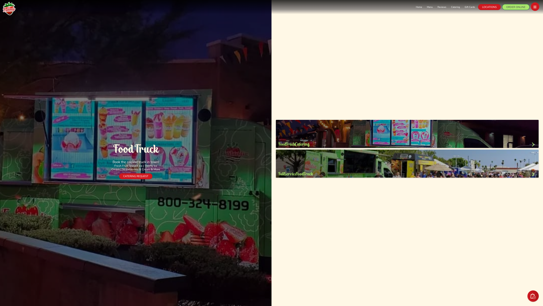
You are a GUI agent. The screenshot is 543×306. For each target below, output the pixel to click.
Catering (455, 7)
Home (419, 7)
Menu (430, 7)
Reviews (442, 7)
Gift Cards (470, 7)
